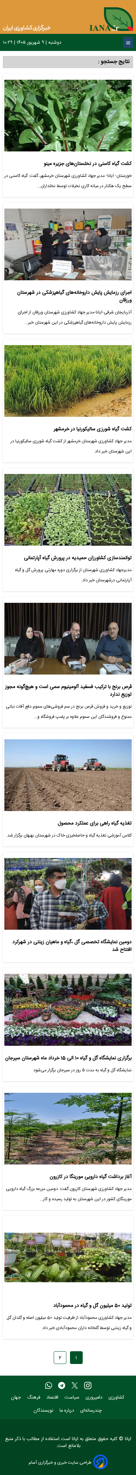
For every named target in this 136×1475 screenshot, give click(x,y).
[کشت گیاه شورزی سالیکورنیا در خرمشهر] (68, 384)
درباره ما (67, 1411)
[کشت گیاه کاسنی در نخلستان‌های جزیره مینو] (68, 118)
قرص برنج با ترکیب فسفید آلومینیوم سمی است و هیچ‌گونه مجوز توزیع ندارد (68, 690)
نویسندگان (44, 1411)
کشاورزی (117, 1397)
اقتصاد (53, 1397)
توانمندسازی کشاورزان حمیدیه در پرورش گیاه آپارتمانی (78, 558)
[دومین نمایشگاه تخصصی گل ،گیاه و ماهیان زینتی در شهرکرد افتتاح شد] (68, 897)
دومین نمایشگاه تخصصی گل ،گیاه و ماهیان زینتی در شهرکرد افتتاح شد (72, 945)
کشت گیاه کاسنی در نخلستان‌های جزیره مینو (88, 164)
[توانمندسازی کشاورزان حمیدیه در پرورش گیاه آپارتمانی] (68, 512)
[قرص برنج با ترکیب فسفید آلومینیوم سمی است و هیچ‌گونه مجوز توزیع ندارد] (68, 641)
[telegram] (61, 1385)
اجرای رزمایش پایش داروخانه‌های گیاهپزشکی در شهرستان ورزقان (74, 296)
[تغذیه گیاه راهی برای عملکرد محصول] (68, 778)
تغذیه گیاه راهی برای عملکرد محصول (95, 823)
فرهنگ (34, 1397)
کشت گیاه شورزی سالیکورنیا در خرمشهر (93, 429)
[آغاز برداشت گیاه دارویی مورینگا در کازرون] (68, 1131)
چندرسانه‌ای (91, 1411)
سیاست (73, 1397)
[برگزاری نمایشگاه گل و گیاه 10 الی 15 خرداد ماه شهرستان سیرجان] (68, 1012)
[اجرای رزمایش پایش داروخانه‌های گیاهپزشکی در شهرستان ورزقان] (68, 247)
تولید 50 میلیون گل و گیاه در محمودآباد (92, 1306)
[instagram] (87, 1385)
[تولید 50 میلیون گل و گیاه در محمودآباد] (68, 1260)
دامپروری (95, 1397)
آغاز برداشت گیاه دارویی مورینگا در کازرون (91, 1177)
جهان (16, 1397)
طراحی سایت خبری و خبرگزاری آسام (60, 1462)
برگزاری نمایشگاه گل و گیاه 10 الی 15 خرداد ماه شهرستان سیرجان (68, 1058)
